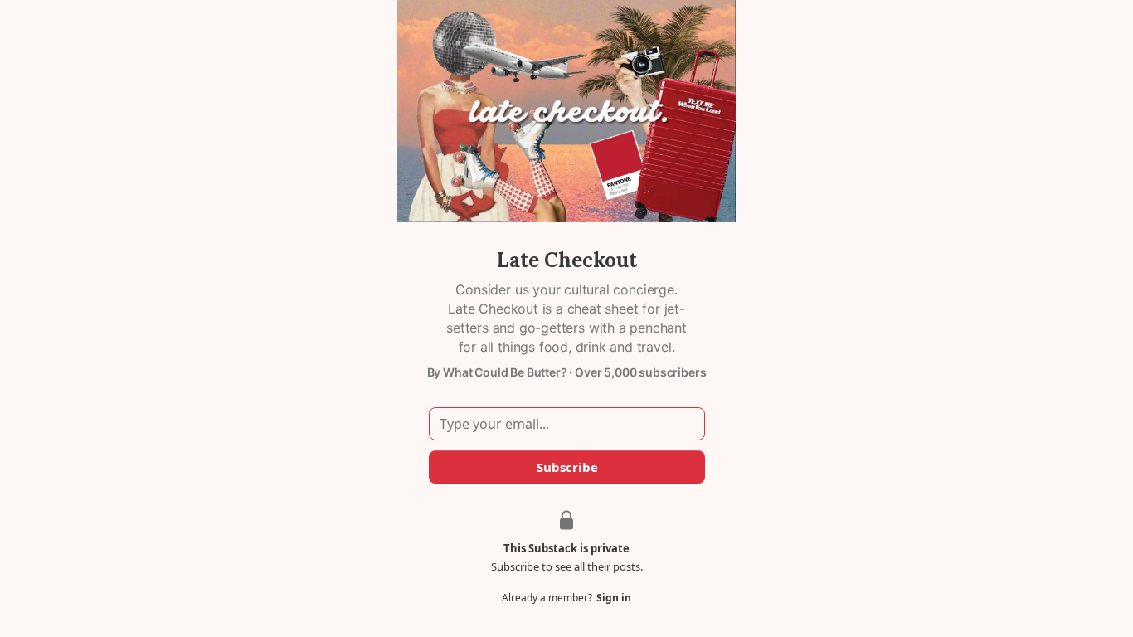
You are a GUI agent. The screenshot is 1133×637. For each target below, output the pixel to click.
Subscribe (566, 467)
